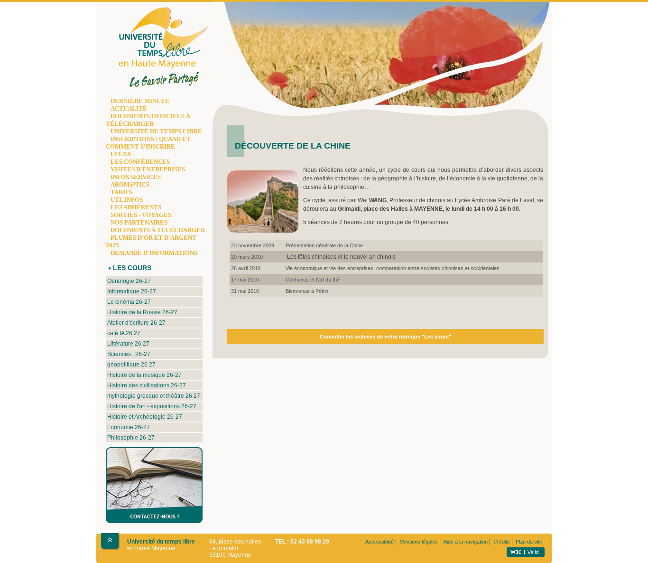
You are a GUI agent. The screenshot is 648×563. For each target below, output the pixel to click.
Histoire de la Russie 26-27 (142, 312)
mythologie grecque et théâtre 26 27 (153, 396)
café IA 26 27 (123, 333)
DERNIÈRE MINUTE (140, 100)
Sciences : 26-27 (128, 354)
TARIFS (121, 192)
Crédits (501, 541)
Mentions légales (418, 541)
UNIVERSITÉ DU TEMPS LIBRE (156, 131)
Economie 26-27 (128, 427)
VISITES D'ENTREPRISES (148, 169)
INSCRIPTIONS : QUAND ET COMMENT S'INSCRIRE (148, 142)
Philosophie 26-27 (131, 437)
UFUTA (121, 154)
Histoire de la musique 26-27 (144, 375)
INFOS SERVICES (136, 176)
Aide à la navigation (466, 541)
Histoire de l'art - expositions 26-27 (151, 406)
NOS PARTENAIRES (139, 222)
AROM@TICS (130, 184)
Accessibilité (379, 541)
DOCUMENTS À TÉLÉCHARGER (158, 230)
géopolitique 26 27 (131, 364)
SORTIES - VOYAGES (141, 214)
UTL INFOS (127, 199)
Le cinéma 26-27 (129, 302)
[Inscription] (149, 521)
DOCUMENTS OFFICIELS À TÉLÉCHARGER (148, 120)
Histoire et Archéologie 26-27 (144, 416)
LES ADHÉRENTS (136, 207)
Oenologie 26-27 (129, 281)
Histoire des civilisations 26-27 (146, 385)
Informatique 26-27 (131, 291)
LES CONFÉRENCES (140, 161)
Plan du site (529, 541)
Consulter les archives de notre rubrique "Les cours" (385, 336)
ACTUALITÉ (129, 108)
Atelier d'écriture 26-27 (136, 322)
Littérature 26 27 (128, 343)
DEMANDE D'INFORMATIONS (154, 252)
